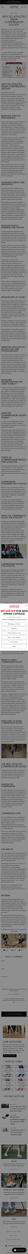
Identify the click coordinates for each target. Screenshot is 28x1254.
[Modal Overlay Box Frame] (14, 627)
